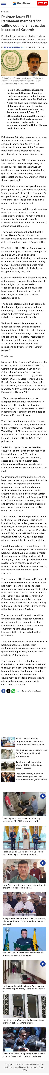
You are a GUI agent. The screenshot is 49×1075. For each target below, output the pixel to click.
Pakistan (4, 12)
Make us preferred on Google (30, 691)
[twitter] (8, 691)
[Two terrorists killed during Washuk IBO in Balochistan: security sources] (8, 766)
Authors (34, 1067)
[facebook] (3, 691)
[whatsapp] (13, 691)
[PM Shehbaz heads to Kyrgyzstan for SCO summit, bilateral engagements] (8, 754)
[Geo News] (21, 3)
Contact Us (24, 1067)
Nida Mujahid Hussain (13, 47)
